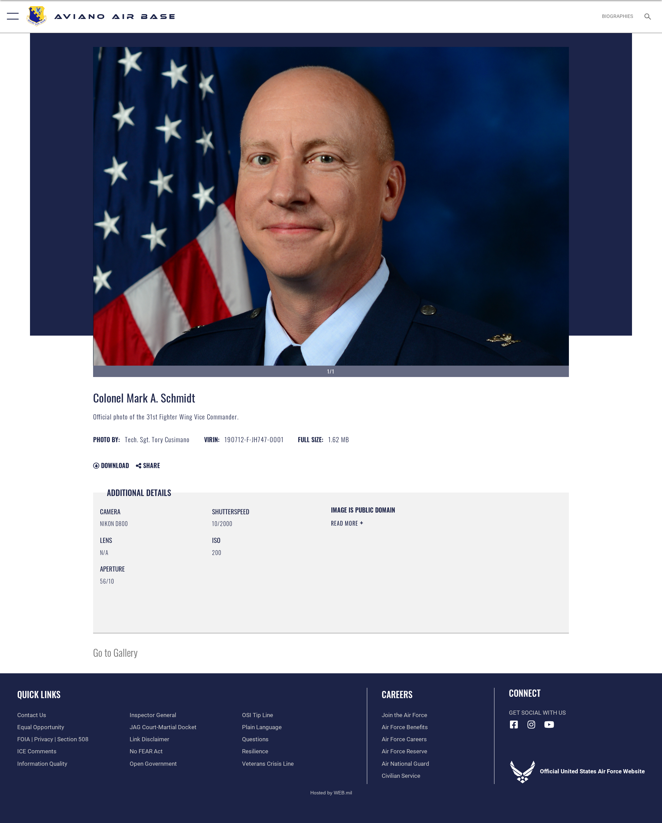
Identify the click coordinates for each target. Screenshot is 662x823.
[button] (11, 16)
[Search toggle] (648, 16)
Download (114, 465)
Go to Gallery (115, 652)
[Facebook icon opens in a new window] (514, 724)
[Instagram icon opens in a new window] (531, 724)
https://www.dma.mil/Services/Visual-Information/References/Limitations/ (412, 567)
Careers (397, 694)
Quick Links (38, 694)
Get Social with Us (537, 713)
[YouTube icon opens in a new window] (549, 724)
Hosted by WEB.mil (331, 792)
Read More (345, 523)
